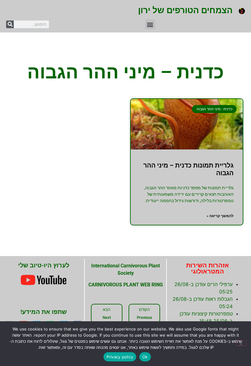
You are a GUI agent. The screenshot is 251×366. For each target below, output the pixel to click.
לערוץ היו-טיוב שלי (43, 265)
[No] (241, 343)
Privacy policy (120, 356)
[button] (150, 24)
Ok (145, 356)
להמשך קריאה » (220, 216)
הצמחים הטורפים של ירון (185, 10)
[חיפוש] (10, 24)
